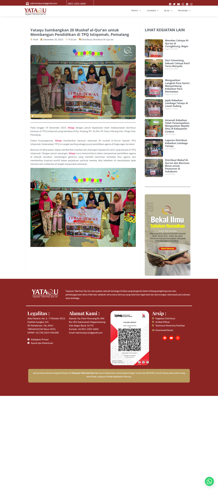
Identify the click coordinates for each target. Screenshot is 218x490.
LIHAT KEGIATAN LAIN (165, 29)
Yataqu (71, 127)
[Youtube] (178, 4)
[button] (209, 481)
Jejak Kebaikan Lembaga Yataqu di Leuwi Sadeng (176, 103)
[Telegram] (187, 4)
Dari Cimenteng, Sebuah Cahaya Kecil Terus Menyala (177, 63)
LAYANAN (151, 10)
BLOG (167, 10)
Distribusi (87, 39)
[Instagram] (183, 4)
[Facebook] (170, 4)
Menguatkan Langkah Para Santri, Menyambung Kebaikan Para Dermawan (177, 86)
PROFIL (135, 10)
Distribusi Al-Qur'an (103, 39)
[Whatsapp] (191, 4)
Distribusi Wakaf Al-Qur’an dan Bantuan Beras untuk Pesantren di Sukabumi (177, 165)
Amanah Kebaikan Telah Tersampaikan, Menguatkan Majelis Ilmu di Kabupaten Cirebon (177, 126)
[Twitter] (174, 4)
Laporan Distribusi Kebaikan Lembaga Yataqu (176, 143)
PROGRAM (183, 10)
